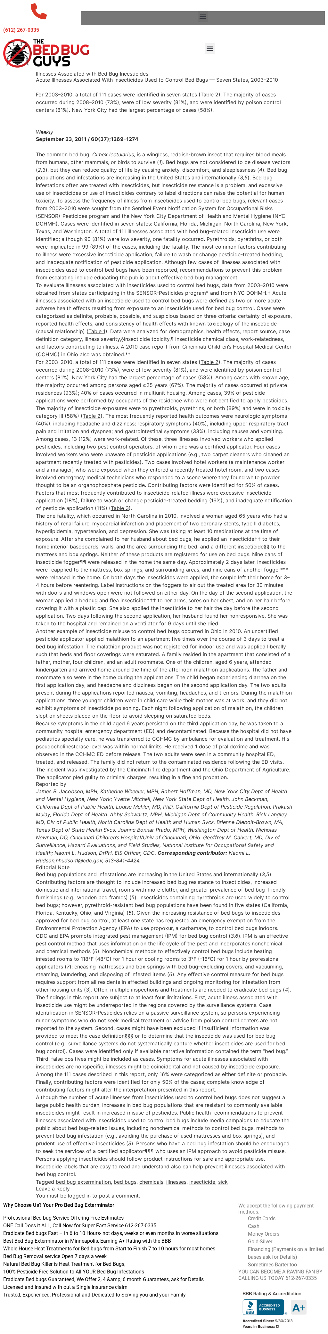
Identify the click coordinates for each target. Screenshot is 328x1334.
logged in (79, 1195)
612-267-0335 (301, 1278)
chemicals (151, 1182)
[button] (203, 16)
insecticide (202, 1182)
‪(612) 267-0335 (21, 30)
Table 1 (96, 331)
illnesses (176, 1182)
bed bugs (125, 1182)
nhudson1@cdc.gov (79, 860)
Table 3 (120, 508)
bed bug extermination (83, 1182)
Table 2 (209, 94)
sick (223, 1182)
